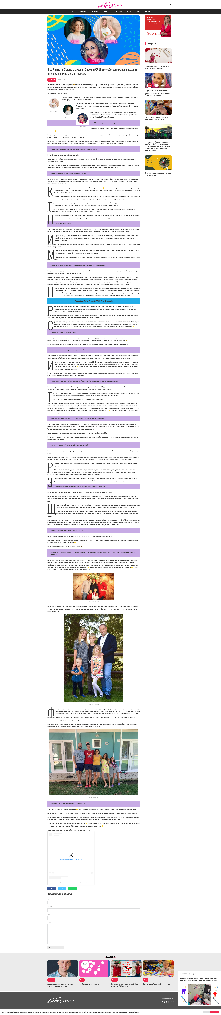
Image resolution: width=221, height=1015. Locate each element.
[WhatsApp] (72, 888)
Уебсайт (49, 914)
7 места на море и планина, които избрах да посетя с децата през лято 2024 (157, 118)
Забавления (94, 11)
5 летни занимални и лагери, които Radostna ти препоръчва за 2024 (158, 174)
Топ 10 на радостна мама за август (89, 984)
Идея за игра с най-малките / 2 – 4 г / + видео (156, 984)
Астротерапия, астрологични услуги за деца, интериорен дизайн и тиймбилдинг (60, 985)
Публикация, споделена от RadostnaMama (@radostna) (71, 882)
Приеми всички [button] (215, 1012)
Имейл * (49, 907)
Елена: (49, 373)
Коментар (50, 922)
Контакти (147, 11)
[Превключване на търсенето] (171, 5)
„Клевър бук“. (134, 104)
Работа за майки (117, 11)
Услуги (129, 11)
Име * (48, 899)
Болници (114, 980)
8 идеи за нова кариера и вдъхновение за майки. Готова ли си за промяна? (157, 67)
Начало (73, 11)
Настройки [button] (206, 1012)
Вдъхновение (51, 80)
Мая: (48, 356)
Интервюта (51, 980)
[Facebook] (51, 888)
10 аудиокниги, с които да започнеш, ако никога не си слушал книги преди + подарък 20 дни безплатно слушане (157, 92)
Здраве (105, 11)
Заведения (83, 11)
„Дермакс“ (109, 97)
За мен (138, 11)
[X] (62, 888)
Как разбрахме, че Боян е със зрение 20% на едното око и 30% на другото (124, 985)
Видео (82, 980)
